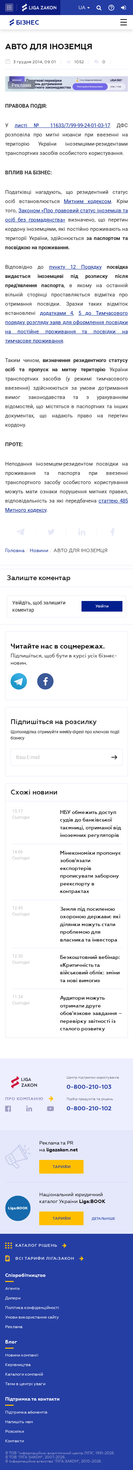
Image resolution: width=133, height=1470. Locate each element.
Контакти (14, 1441)
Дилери (12, 1298)
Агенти (12, 1288)
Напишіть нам (19, 1421)
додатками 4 (56, 313)
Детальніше (103, 1218)
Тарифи (62, 1166)
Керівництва (18, 1364)
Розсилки (14, 1431)
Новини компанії (21, 1355)
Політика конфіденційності (32, 1307)
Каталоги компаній (24, 1374)
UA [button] (82, 7)
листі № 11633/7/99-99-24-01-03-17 (62, 125)
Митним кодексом (87, 201)
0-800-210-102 (89, 1109)
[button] (9, 7)
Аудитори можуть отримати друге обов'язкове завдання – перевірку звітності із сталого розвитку (91, 1012)
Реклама (14, 1326)
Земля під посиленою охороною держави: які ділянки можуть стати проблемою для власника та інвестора (90, 924)
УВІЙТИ (102, 606)
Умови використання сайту (32, 1317)
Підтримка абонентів (26, 1412)
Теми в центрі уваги (25, 1383)
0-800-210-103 (89, 1087)
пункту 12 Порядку (75, 267)
